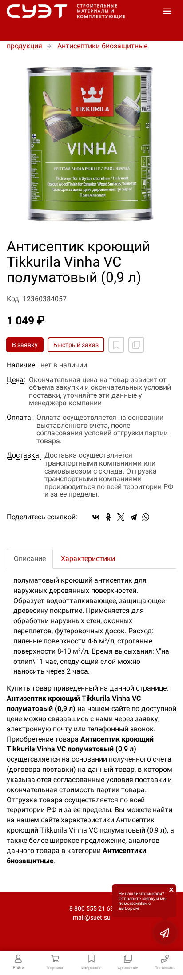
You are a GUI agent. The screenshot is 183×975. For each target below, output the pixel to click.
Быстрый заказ (76, 344)
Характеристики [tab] (88, 558)
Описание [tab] (30, 558)
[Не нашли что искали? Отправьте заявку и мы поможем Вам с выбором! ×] (165, 933)
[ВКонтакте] (96, 517)
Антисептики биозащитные (102, 46)
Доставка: (24, 455)
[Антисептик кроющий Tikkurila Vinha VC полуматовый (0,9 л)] (91, 145)
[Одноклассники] (108, 517)
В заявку (25, 344)
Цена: (16, 380)
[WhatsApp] (145, 517)
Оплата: (20, 418)
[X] (120, 517)
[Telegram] (133, 517)
